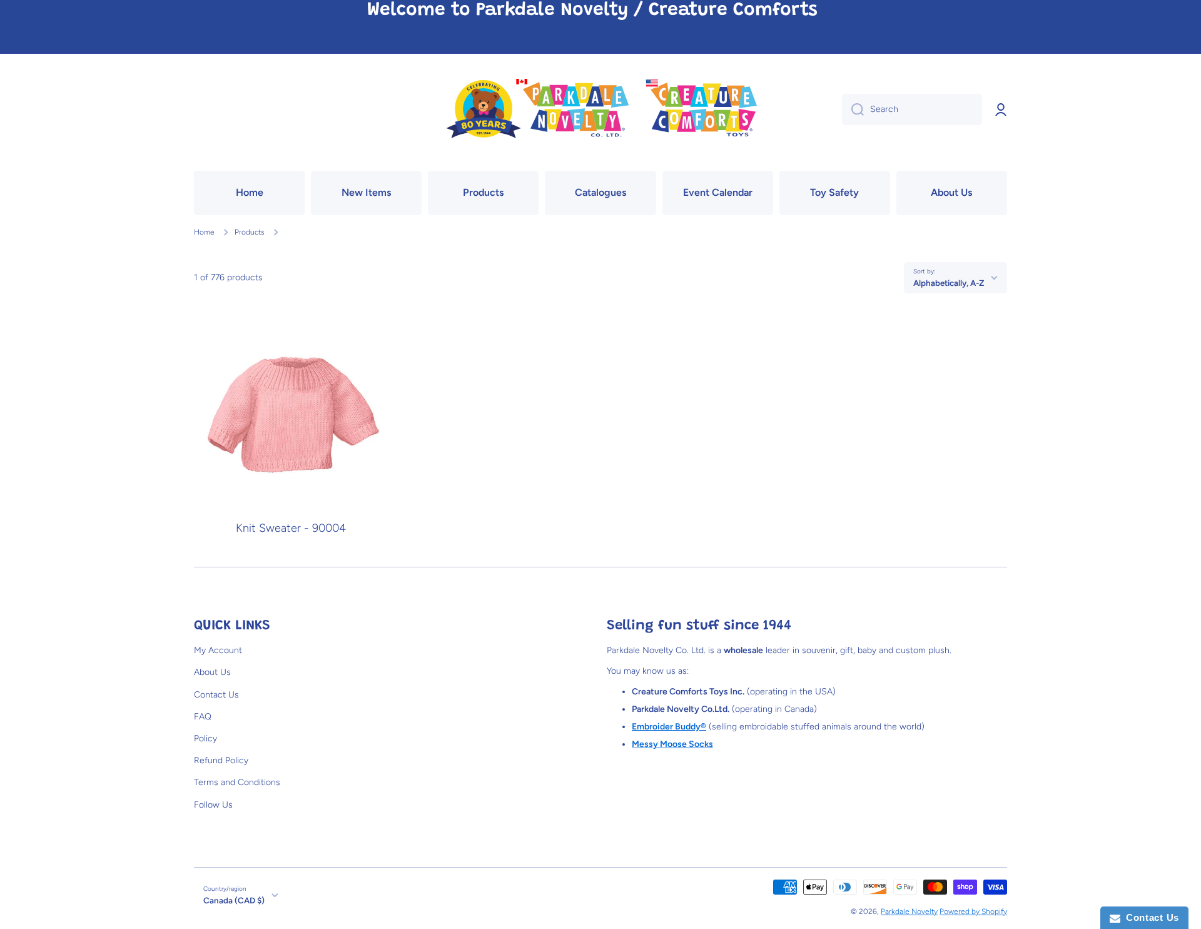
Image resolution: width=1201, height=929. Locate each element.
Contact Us (216, 694)
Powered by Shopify (973, 911)
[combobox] (912, 109)
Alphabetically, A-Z (948, 283)
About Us (212, 672)
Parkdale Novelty (909, 911)
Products (250, 232)
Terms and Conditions (237, 782)
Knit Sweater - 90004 (291, 528)
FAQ (202, 716)
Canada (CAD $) (234, 900)
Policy (205, 738)
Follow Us (213, 805)
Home (204, 232)
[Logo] (600, 110)
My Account (218, 650)
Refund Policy (221, 760)
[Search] (853, 109)
